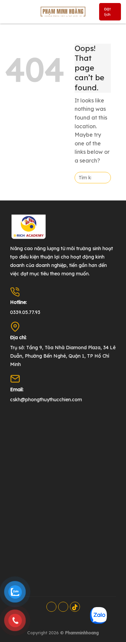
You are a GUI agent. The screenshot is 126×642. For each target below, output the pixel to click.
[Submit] (103, 177)
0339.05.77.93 (25, 312)
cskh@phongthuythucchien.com (46, 400)
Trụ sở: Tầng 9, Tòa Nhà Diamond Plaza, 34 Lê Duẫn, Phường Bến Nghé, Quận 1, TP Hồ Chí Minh (63, 356)
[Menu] (10, 11)
